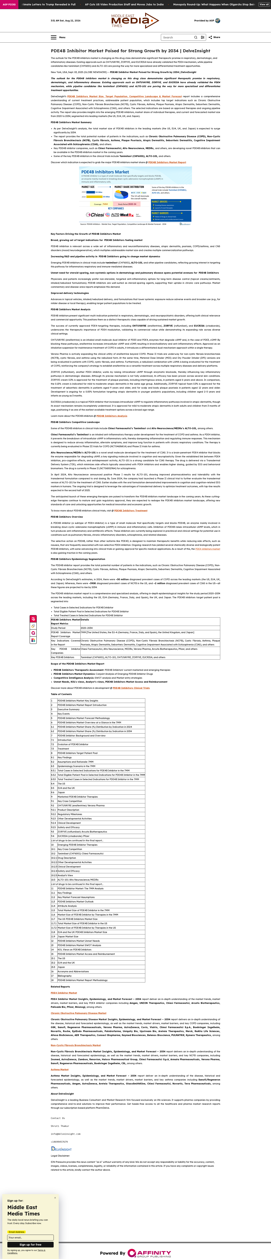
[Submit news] (33, 618)
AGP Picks (9, 4)
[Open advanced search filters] (202, 37)
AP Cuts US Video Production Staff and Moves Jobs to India (124, 4)
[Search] (195, 37)
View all (264, 4)
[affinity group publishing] (33, 633)
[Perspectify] (33, 626)
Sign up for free (30, 1244)
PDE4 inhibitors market (207, 549)
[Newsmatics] (33, 640)
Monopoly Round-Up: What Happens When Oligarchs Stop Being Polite (219, 4)
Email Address (16, 1232)
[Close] (55, 1197)
